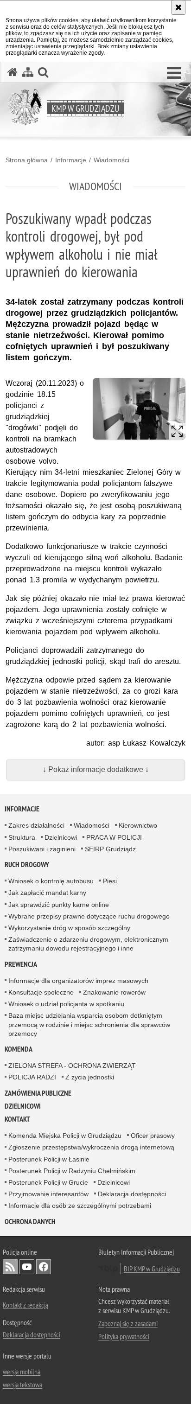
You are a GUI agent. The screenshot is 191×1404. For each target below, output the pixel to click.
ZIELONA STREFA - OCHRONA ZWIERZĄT (72, 1065)
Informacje (70, 160)
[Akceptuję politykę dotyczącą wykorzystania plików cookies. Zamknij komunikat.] (178, 7)
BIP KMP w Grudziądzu (152, 1268)
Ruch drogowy (27, 864)
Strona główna (27, 160)
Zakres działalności (36, 825)
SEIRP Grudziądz (110, 849)
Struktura (21, 837)
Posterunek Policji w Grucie (48, 1182)
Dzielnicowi (61, 837)
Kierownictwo (138, 825)
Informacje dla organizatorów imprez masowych (78, 980)
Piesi (110, 881)
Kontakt (17, 1119)
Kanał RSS (10, 1266)
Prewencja (21, 964)
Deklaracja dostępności (132, 1194)
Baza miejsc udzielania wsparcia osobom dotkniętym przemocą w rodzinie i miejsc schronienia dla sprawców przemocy (89, 1024)
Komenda (18, 1049)
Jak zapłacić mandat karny (47, 892)
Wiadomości (111, 160)
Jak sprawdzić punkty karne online (58, 904)
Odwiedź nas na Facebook (43, 1266)
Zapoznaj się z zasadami (128, 1323)
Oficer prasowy (153, 1135)
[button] (174, 73)
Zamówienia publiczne (38, 1093)
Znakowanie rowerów (114, 992)
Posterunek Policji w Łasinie (48, 1159)
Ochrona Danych (30, 1221)
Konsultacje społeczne (41, 992)
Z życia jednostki (89, 1077)
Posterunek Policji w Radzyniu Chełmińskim (71, 1170)
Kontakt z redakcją (25, 1304)
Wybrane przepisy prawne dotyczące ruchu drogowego (89, 916)
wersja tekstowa (22, 1384)
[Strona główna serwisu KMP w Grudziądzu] (12, 72)
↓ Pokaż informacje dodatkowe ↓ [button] (96, 769)
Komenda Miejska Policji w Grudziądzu (64, 1135)
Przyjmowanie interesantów (48, 1194)
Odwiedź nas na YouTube (26, 1266)
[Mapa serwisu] (27, 72)
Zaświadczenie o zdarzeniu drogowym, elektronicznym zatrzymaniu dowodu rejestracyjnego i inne (88, 944)
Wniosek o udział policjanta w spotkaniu (66, 1004)
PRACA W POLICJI (114, 837)
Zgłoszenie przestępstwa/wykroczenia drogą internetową (91, 1147)
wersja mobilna (21, 1371)
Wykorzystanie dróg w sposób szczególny (69, 928)
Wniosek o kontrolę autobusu (51, 881)
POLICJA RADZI (32, 1077)
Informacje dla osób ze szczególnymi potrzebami (79, 1205)
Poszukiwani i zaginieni (42, 849)
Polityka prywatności (123, 1336)
